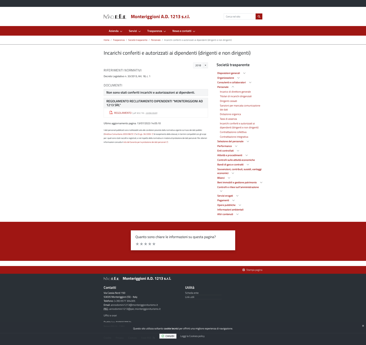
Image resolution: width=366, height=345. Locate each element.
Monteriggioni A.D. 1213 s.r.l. (147, 278)
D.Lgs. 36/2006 (144, 134)
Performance (224, 146)
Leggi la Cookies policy (192, 336)
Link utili (189, 297)
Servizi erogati (225, 196)
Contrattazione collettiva (233, 132)
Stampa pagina (254, 270)
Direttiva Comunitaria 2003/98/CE (119, 134)
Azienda (114, 31)
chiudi (170, 336)
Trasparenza (154, 31)
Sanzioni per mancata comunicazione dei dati (240, 107)
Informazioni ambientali (230, 209)
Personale (156, 40)
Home (106, 40)
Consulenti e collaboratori (231, 82)
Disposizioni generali (228, 73)
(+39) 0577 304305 (124, 301)
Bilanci (221, 178)
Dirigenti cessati (228, 101)
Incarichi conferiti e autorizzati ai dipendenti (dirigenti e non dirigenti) (239, 125)
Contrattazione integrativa (234, 137)
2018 (198, 65)
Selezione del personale (230, 141)
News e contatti (181, 31)
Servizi (133, 31)
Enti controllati (225, 151)
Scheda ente (192, 293)
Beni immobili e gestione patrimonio (237, 182)
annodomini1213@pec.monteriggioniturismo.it (135, 309)
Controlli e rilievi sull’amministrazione (238, 187)
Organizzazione (226, 78)
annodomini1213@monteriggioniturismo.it (134, 305)
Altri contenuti (225, 214)
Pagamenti (223, 200)
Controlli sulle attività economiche (236, 160)
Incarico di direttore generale (235, 92)
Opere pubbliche (226, 205)
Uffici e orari (110, 315)
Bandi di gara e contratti (230, 164)
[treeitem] (239, 73)
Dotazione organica (230, 114)
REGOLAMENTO (123, 113)
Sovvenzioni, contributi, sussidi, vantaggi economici (239, 171)
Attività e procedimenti (230, 155)
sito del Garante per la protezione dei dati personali (145, 142)
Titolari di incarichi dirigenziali (236, 96)
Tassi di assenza (228, 119)
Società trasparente (137, 40)
